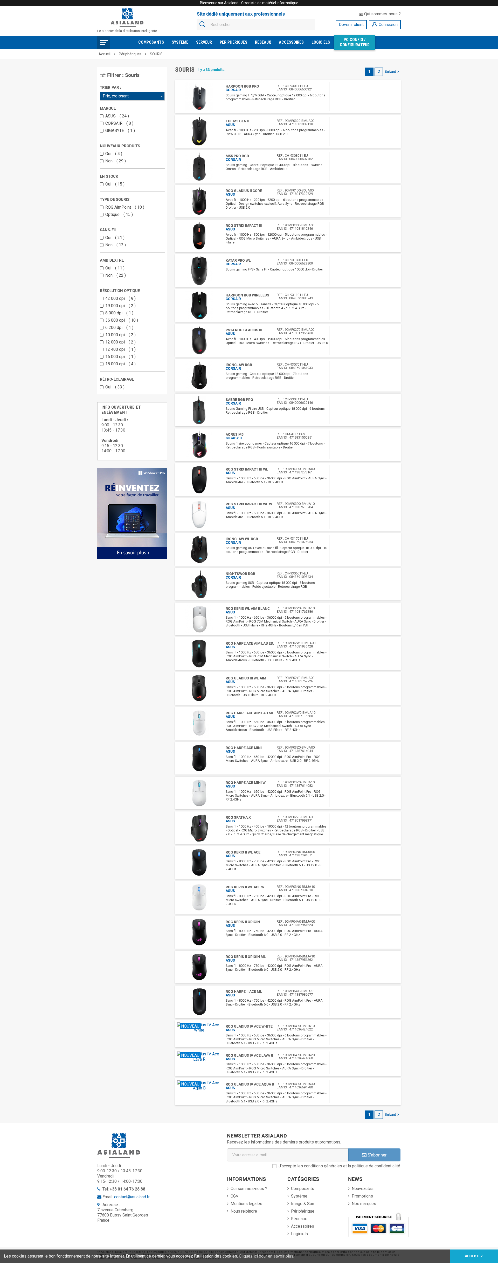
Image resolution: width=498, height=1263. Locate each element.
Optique (117, 214)
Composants (151, 42)
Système (180, 42)
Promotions (362, 1196)
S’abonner (376, 1155)
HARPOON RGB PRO (242, 86)
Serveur (204, 42)
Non (114, 160)
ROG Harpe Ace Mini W (246, 783)
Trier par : (110, 87)
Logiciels (321, 42)
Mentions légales (246, 1203)
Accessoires (291, 42)
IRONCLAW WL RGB (242, 539)
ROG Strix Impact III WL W (249, 504)
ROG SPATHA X (238, 817)
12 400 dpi (119, 349)
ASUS (116, 116)
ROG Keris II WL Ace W (245, 887)
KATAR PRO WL (238, 260)
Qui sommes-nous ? (382, 13)
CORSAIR (118, 123)
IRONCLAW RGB (239, 365)
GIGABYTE (119, 130)
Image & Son (302, 1203)
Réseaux (263, 42)
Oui (112, 153)
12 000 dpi (119, 342)
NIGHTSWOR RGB (240, 574)
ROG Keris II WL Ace (243, 852)
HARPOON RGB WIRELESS (247, 295)
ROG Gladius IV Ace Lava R (249, 1055)
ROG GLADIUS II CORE (244, 191)
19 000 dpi (119, 305)
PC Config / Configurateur (355, 42)
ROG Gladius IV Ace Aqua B (250, 1084)
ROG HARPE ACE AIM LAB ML (250, 713)
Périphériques (233, 42)
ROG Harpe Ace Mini (244, 748)
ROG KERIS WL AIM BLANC (248, 608)
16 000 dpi (119, 356)
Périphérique (302, 1211)
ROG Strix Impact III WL (247, 469)
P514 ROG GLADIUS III (244, 330)
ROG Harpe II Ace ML (244, 991)
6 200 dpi (118, 327)
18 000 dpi (119, 363)
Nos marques (364, 1203)
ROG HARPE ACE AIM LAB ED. (250, 643)
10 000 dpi (119, 334)
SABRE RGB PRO (239, 400)
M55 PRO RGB (237, 156)
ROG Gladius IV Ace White (249, 1026)
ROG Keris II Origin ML (246, 957)
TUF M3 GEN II (237, 121)
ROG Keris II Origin (243, 922)
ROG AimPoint (123, 207)
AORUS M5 (235, 434)
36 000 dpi (120, 320)
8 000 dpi (118, 312)
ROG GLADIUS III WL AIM (246, 678)
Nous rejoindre (244, 1211)
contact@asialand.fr (132, 1196)
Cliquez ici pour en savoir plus (266, 1256)
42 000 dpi (119, 298)
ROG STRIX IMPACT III (244, 225)
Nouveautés (363, 1188)
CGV (234, 1196)
